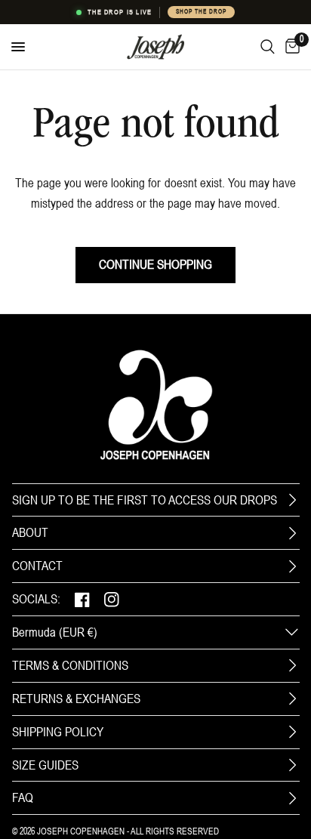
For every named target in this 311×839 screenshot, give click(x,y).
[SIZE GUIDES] (292, 765)
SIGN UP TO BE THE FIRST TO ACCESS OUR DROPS (144, 499)
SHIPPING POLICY (57, 731)
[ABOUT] (292, 533)
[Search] (267, 46)
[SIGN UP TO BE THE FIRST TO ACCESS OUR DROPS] (292, 499)
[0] (290, 46)
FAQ (22, 797)
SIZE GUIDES (45, 765)
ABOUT (30, 532)
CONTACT (37, 565)
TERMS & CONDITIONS (70, 665)
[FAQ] (292, 798)
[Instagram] (111, 599)
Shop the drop (201, 11)
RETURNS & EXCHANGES (76, 698)
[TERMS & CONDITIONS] (292, 665)
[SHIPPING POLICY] (292, 731)
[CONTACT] (292, 566)
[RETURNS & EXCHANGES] (292, 698)
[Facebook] (82, 599)
